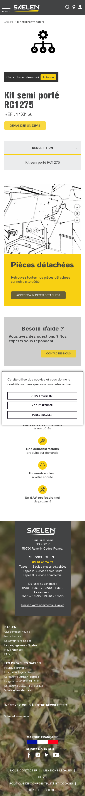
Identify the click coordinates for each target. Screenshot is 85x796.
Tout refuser (43, 405)
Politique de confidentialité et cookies (41, 783)
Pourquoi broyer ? (15, 667)
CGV (41, 777)
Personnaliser (42, 415)
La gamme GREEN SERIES (21, 676)
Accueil (9, 22)
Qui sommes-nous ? (17, 631)
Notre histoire (12, 636)
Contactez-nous (58, 353)
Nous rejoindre (13, 649)
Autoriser (48, 77)
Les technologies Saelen (20, 672)
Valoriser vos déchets (17, 690)
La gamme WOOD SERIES (21, 681)
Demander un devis (25, 125)
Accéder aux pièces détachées (38, 295)
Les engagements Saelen (20, 645)
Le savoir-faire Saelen (18, 640)
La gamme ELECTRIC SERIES (24, 685)
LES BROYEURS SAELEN (22, 663)
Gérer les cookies (43, 790)
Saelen (10, 627)
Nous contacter (23, 770)
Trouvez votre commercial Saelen (42, 605)
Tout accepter (43, 395)
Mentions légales (57, 770)
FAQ (7, 654)
